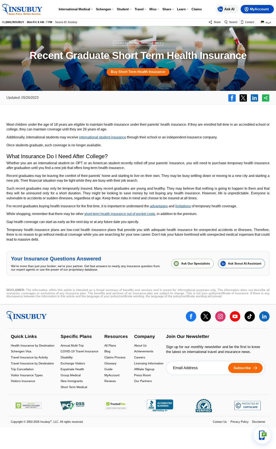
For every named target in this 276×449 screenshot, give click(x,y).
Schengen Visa (21, 351)
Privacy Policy (240, 421)
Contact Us (220, 421)
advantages (159, 206)
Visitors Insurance (23, 381)
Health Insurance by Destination (32, 345)
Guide (108, 369)
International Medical (74, 9)
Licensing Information (148, 363)
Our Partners (143, 381)
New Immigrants (72, 381)
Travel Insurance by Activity (29, 357)
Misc (153, 9)
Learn (181, 9)
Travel (139, 9)
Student (123, 9)
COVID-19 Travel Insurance (79, 351)
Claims (196, 9)
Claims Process (114, 357)
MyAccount (111, 375)
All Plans (110, 345)
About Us (140, 345)
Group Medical (71, 375)
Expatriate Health (72, 369)
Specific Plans (76, 337)
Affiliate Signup (144, 369)
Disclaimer (258, 421)
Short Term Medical (74, 387)
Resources (116, 337)
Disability (67, 357)
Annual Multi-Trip (72, 345)
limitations (183, 206)
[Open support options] (262, 435)
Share (166, 9)
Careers (139, 357)
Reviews (110, 381)
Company (144, 337)
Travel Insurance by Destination (32, 363)
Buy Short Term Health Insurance (138, 72)
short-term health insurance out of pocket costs (119, 214)
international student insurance (102, 137)
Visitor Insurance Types (27, 375)
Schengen (103, 9)
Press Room (142, 375)
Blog (107, 351)
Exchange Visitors (73, 363)
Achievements (143, 351)
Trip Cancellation (22, 369)
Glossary (110, 363)
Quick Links (24, 337)
